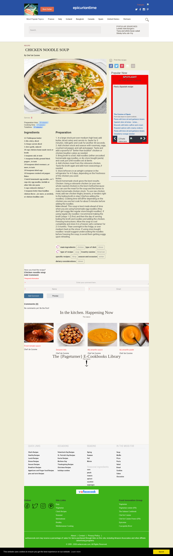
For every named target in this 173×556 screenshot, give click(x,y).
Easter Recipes (63, 458)
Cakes (119, 474)
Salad (119, 464)
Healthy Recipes (34, 455)
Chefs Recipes (33, 452)
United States (113, 19)
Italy (60, 19)
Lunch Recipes (33, 458)
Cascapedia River (125, 526)
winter (101, 257)
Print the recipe (120, 60)
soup (77, 252)
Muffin (119, 455)
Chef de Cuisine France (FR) (130, 519)
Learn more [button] (76, 552)
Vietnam (127, 19)
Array (74, 257)
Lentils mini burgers (125, 28)
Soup (118, 452)
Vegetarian (60, 508)
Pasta (119, 461)
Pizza (118, 458)
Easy (57, 504)
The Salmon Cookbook (127, 511)
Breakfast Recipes (34, 467)
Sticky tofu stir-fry (125, 33)
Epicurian (122, 522)
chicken (81, 247)
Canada (91, 19)
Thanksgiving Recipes (65, 464)
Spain (100, 19)
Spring (89, 452)
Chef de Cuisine (33, 55)
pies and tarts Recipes (36, 474)
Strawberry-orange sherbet (124, 134)
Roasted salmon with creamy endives (128, 128)
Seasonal (59, 515)
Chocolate (120, 477)
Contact (82, 536)
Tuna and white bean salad (128, 31)
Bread (119, 467)
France (51, 19)
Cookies (119, 470)
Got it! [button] (161, 552)
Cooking (84, 8)
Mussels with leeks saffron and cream (128, 125)
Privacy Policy (94, 536)
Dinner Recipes (33, 461)
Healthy (59, 522)
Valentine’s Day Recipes (66, 452)
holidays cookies (64, 470)
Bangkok (80, 19)
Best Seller (47, 9)
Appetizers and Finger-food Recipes (41, 470)
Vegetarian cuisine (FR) (128, 508)
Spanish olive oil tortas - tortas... (126, 122)
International (60, 519)
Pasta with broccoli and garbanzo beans (129, 119)
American (101, 252)
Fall (88, 458)
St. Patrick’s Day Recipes (66, 455)
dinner (100, 247)
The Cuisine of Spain (122, 114)
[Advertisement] (129, 162)
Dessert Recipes (34, 464)
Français (140, 5)
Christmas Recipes (64, 467)
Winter (89, 461)
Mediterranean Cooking (64, 526)
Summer (90, 455)
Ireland (69, 19)
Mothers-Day (62, 461)
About (73, 536)
